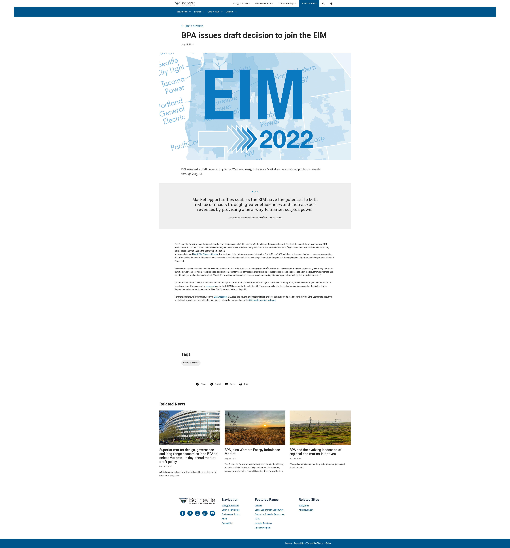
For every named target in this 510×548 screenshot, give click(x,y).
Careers (258, 505)
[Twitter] (190, 513)
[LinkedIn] (205, 513)
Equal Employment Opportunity (269, 510)
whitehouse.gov (306, 510)
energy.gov (304, 505)
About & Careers (309, 3)
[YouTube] (212, 513)
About (224, 518)
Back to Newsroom (194, 26)
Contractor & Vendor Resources (269, 514)
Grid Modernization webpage (262, 300)
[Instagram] (197, 513)
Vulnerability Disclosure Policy (318, 543)
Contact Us (227, 523)
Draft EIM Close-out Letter (205, 254)
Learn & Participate (287, 3)
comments (211, 286)
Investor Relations (263, 523)
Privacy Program (262, 527)
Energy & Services (241, 3)
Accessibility (299, 543)
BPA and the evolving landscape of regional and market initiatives (315, 452)
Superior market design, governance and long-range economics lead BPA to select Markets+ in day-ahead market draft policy (188, 456)
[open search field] (323, 3)
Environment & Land (264, 3)
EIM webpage (220, 297)
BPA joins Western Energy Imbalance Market (252, 452)
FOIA (257, 518)
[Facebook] (182, 513)
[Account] (331, 3)
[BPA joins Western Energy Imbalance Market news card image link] (255, 428)
